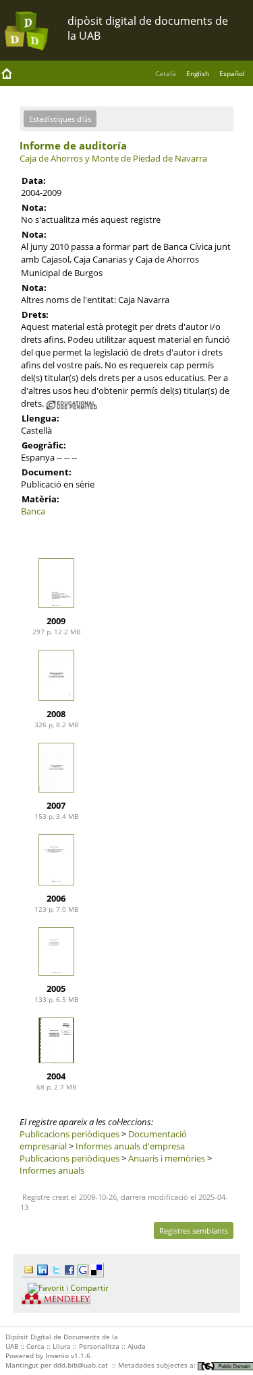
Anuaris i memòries (166, 1158)
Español (232, 73)
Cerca (35, 1346)
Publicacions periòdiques (69, 1134)
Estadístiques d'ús (60, 119)
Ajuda (137, 1346)
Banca (33, 511)
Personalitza (99, 1346)
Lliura (62, 1346)
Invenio (57, 1355)
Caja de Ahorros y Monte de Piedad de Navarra (113, 158)
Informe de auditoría (73, 145)
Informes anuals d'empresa (130, 1146)
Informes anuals (52, 1170)
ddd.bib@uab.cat (80, 1365)
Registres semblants (193, 1231)
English (197, 73)
